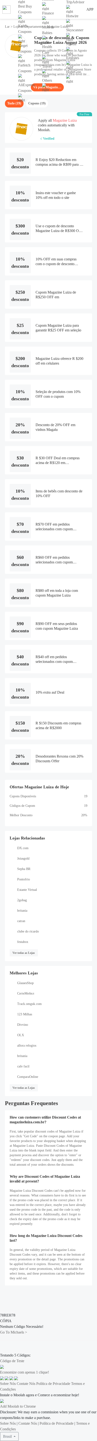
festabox (22, 942)
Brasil (8, 1436)
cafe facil (23, 1066)
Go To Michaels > (13, 1332)
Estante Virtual (27, 890)
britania (22, 910)
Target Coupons (25, 48)
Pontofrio (23, 879)
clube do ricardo (28, 931)
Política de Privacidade (53, 1384)
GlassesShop (25, 983)
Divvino (22, 1024)
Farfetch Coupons (25, 68)
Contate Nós (26, 1384)
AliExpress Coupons (26, 88)
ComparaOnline (27, 1077)
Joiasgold (23, 858)
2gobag (22, 900)
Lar (8, 26)
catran (21, 921)
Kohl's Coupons (25, 29)
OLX (20, 1035)
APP (89, 9)
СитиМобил (25, 993)
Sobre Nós (8, 1384)
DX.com (22, 848)
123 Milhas (24, 1014)
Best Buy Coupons (25, 9)
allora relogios (26, 1045)
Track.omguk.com (29, 1004)
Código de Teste (12, 1361)
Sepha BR (23, 869)
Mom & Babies (48, 30)
